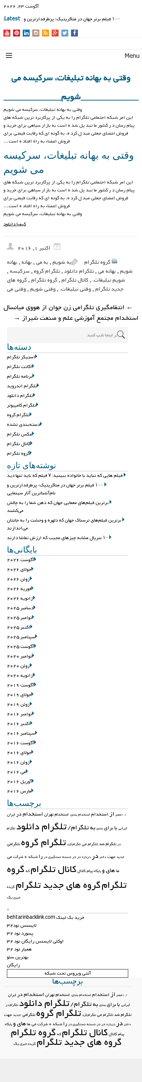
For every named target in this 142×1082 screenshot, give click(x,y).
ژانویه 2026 (20, 598)
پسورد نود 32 (20, 933)
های (110, 870)
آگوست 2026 (20, 560)
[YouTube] (7, 34)
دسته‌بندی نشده (23, 425)
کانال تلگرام (74, 280)
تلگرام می (90, 844)
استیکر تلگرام (21, 357)
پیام (90, 871)
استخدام (100, 814)
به (92, 828)
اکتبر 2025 (18, 627)
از (112, 814)
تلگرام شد (107, 844)
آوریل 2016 (19, 782)
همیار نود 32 (19, 949)
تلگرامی (13, 844)
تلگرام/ (78, 827)
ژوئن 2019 (18, 704)
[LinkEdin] (26, 34)
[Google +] (55, 34)
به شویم (61, 262)
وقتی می (16, 289)
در (95, 856)
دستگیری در (52, 857)
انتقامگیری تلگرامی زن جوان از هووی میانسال (68, 307)
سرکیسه (20, 271)
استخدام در (29, 814)
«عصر (119, 815)
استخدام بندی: (80, 815)
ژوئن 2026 (18, 579)
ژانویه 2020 (20, 676)
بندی (100, 828)
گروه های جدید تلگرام (58, 885)
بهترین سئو (18, 957)
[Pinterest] (16, 34)
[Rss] (45, 34)
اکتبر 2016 (18, 724)
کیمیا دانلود (14, 224)
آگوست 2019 (20, 685)
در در (76, 857)
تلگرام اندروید (22, 386)
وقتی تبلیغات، (75, 289)
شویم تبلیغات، (108, 280)
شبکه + (31, 857)
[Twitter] (64, 34)
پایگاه (97, 871)
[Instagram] (36, 34)
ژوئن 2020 (18, 666)
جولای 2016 (19, 753)
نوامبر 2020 (19, 656)
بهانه (26, 262)
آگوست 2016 (20, 743)
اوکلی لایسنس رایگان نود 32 (35, 941)
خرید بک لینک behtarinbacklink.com (45, 918)
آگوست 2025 (20, 647)
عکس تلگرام (19, 434)
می (9, 857)
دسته (66, 857)
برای (108, 828)
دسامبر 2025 (20, 608)
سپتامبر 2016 (21, 733)
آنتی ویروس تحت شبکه (67, 973)
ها (117, 871)
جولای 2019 (19, 695)
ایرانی (122, 828)
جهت (111, 856)
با (115, 827)
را (41, 856)
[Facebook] (74, 34)
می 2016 (16, 772)
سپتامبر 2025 (21, 637)
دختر (102, 857)
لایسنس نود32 (22, 925)
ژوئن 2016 (18, 762)
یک (9, 897)
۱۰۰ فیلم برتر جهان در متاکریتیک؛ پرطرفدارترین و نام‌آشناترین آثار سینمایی (55, 489)
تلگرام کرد (74, 844)
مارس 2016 (19, 791)
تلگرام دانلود (79, 271)
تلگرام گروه (47, 271)
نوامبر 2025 (19, 618)
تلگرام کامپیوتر (21, 405)
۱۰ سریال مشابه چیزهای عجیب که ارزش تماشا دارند (57, 538)
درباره (86, 857)
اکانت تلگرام (19, 367)
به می (42, 262)
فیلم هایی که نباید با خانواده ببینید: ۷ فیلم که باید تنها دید (65, 476)
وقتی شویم (42, 289)
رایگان (13, 965)
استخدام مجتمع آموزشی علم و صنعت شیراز (76, 318)
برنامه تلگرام (19, 376)
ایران (11, 814)
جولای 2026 (19, 570)
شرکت (18, 857)
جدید (120, 857)
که (28, 871)
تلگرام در (12, 1005)
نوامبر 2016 (19, 714)
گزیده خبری (28, 1044)
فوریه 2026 (19, 589)
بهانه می (107, 271)
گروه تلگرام (97, 262)
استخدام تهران (56, 814)
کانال (81, 871)
